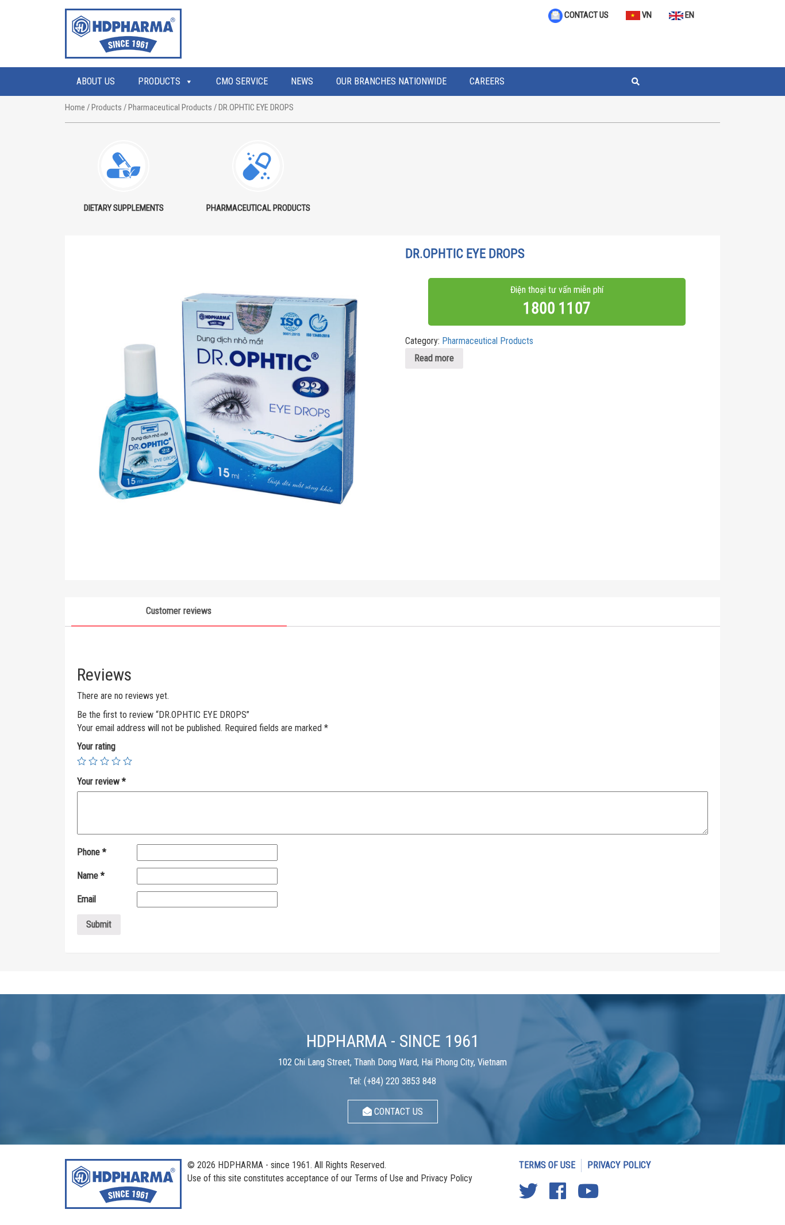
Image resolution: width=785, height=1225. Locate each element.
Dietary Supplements (124, 208)
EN (688, 15)
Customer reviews (178, 610)
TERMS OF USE (547, 1165)
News (302, 81)
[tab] (179, 612)
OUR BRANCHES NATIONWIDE (391, 81)
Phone (91, 852)
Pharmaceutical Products (170, 107)
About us (95, 81)
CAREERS (487, 81)
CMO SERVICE (242, 81)
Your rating (96, 746)
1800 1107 (557, 308)
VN (646, 15)
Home (75, 107)
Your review (101, 781)
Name (91, 875)
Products (159, 81)
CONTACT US (586, 15)
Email (87, 899)
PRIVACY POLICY (619, 1165)
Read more (434, 358)
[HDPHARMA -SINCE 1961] (123, 32)
